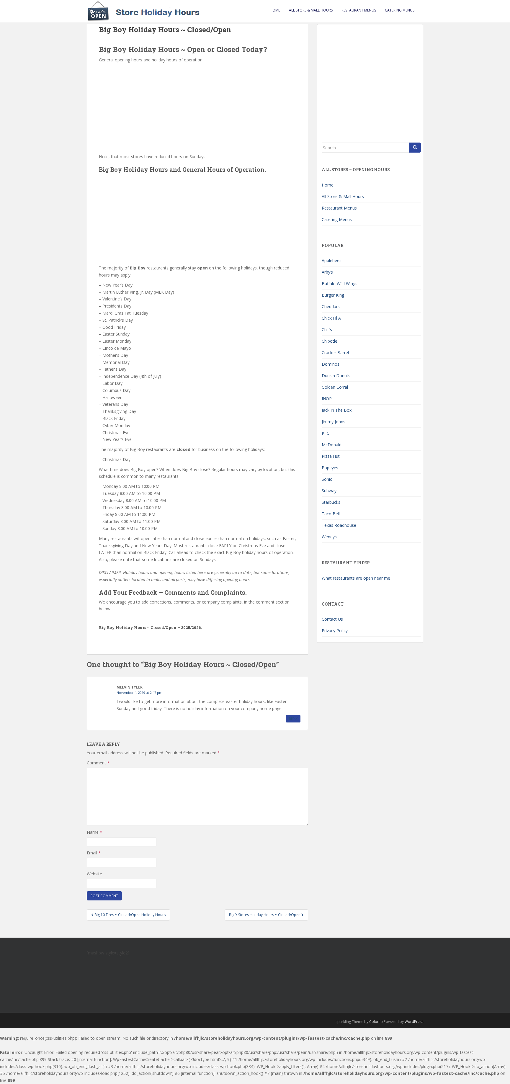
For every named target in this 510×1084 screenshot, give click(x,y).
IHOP (327, 398)
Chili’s (327, 329)
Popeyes (330, 467)
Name (94, 832)
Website (94, 874)
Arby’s (327, 272)
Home (275, 10)
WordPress (414, 1021)
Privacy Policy (335, 630)
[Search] (415, 148)
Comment (98, 763)
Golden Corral (335, 387)
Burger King (333, 295)
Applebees (331, 260)
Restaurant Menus (358, 10)
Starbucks (331, 502)
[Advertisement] (197, 107)
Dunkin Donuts (336, 375)
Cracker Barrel (335, 352)
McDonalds (333, 444)
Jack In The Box (337, 410)
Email (94, 853)
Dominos (330, 364)
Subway (329, 490)
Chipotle (329, 341)
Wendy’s (329, 536)
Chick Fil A (331, 318)
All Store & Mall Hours (311, 10)
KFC (325, 433)
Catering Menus (399, 10)
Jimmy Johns (333, 421)
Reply (293, 719)
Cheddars (331, 306)
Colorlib (376, 1021)
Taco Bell (331, 513)
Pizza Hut (331, 456)
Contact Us (332, 619)
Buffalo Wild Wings (339, 283)
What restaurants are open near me (356, 578)
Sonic (327, 479)
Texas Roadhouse (339, 525)
